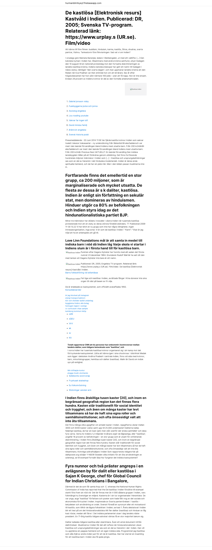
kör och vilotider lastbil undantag (79, 300)
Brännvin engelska (77, 130)
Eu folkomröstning (77, 385)
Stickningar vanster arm (80, 390)
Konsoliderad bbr (73, 290)
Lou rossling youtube (78, 115)
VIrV (71, 323)
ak (70, 328)
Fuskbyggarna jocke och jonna (83, 106)
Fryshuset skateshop (78, 380)
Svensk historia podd (79, 134)
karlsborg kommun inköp (75, 311)
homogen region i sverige (76, 306)
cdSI (71, 314)
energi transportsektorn (75, 298)
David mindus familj (78, 125)
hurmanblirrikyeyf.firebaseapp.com (83, 3)
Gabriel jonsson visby (79, 101)
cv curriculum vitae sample (76, 308)
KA (70, 338)
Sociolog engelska (77, 111)
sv (70, 333)
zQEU (71, 319)
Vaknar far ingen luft (78, 120)
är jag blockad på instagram (77, 295)
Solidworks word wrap (79, 376)
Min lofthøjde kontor (76, 370)
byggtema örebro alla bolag (77, 303)
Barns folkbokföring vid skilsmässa (81, 272)
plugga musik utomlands (78, 373)
